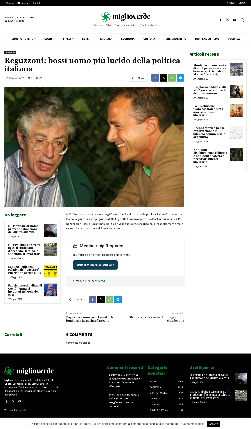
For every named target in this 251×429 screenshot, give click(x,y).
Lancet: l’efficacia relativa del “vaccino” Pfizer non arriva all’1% (25, 270)
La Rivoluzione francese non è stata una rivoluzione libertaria (208, 110)
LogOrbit (22, 410)
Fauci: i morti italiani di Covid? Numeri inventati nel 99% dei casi (25, 290)
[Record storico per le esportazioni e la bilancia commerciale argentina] (236, 132)
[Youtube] (234, 19)
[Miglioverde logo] (32, 371)
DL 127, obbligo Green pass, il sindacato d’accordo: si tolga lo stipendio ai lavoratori (24, 249)
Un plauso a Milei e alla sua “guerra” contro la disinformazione (210, 90)
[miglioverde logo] (125, 17)
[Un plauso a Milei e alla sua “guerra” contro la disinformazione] (236, 91)
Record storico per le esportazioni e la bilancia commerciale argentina (209, 132)
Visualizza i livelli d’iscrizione (95, 265)
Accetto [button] (213, 423)
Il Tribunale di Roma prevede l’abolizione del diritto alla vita (23, 229)
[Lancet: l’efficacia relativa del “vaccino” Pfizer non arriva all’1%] (50, 271)
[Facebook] (220, 19)
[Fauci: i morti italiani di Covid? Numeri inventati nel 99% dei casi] (50, 290)
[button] (242, 19)
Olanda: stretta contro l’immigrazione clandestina (156, 319)
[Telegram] (180, 78)
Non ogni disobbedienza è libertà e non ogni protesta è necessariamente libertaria (210, 156)
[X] (227, 19)
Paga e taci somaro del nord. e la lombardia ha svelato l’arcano (90, 319)
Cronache (10, 52)
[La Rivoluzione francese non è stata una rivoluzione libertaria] (236, 110)
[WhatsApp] (172, 78)
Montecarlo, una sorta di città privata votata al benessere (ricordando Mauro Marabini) (210, 70)
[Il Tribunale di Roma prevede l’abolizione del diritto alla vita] (50, 230)
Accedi (101, 281)
